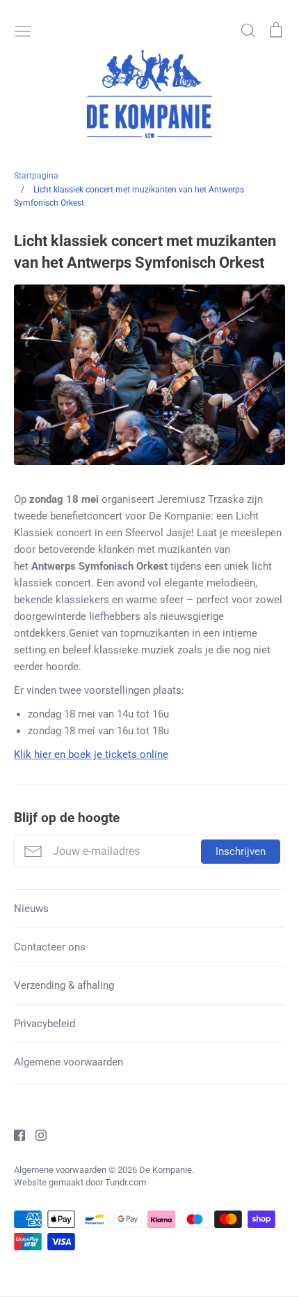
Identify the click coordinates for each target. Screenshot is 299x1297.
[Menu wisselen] (23, 30)
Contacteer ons (50, 947)
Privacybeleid (44, 1023)
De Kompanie (165, 1170)
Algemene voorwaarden (68, 1062)
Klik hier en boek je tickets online (91, 754)
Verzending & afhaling (64, 985)
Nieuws (31, 908)
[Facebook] (14, 1134)
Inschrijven (241, 851)
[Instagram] (36, 1134)
